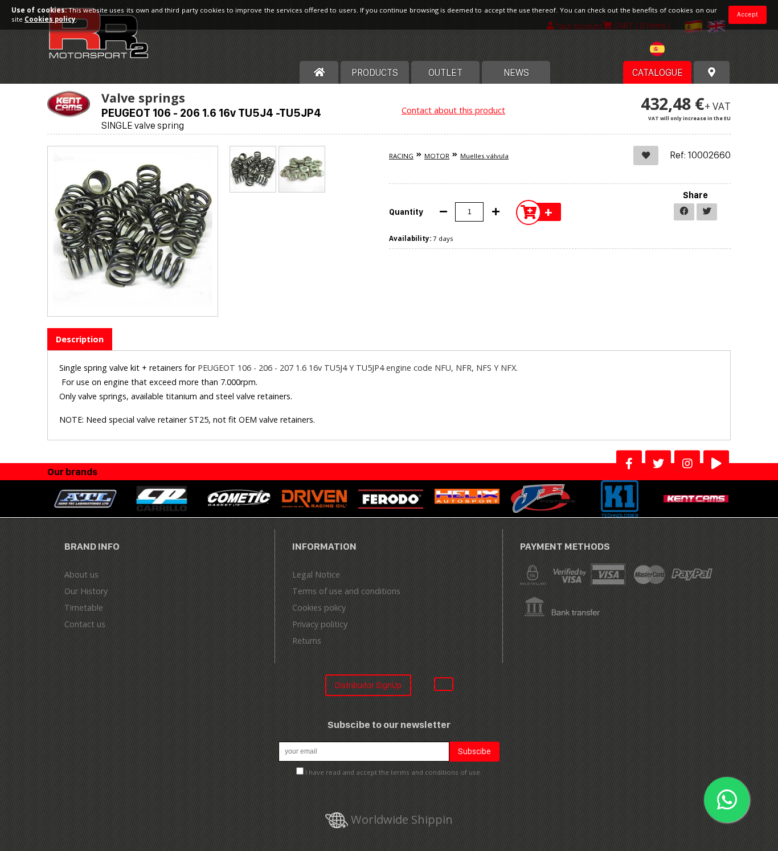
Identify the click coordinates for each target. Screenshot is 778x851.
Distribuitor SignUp (368, 685)
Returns (306, 640)
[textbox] (671, 49)
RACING (401, 156)
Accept (747, 14)
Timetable (83, 607)
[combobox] (671, 50)
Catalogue (657, 72)
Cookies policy (319, 607)
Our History (86, 591)
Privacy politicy (319, 624)
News (516, 72)
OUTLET (445, 72)
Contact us (84, 624)
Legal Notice (316, 574)
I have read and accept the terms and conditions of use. (393, 772)
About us (81, 574)
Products (374, 72)
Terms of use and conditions (346, 591)
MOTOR (436, 156)
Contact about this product (453, 110)
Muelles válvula (484, 156)
